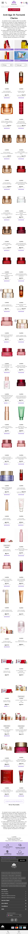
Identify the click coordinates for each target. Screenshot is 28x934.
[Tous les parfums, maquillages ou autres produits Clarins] (14, 9)
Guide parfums (17, 880)
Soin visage (11, 875)
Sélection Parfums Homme (8, 895)
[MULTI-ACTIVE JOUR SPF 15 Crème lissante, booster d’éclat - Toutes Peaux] (7, 322)
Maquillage (4, 875)
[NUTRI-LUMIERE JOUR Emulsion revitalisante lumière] (7, 596)
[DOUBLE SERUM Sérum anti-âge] (21, 77)
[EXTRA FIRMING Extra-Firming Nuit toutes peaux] (7, 138)
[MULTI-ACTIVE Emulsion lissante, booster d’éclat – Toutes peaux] (21, 535)
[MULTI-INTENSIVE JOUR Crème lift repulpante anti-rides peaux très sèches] (21, 169)
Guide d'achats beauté (7, 880)
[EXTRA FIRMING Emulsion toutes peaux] (7, 505)
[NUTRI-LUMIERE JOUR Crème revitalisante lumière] (21, 322)
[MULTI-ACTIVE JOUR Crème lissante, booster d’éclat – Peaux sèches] (7, 566)
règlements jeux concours (8, 883)
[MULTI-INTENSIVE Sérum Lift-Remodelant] (21, 474)
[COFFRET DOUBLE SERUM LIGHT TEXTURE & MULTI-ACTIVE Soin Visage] (21, 716)
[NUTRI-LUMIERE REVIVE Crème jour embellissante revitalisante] (7, 474)
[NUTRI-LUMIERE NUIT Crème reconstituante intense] (7, 291)
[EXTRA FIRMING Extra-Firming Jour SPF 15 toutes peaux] (21, 138)
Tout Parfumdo (13, 878)
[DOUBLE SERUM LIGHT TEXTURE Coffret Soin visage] (21, 657)
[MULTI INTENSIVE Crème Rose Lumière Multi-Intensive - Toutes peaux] (21, 746)
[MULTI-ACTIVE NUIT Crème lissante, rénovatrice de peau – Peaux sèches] (21, 352)
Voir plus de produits (14, 801)
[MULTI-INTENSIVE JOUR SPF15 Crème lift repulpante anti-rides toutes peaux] (7, 261)
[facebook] (16, 920)
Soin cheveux (5, 878)
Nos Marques (4, 891)
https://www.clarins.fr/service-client (14, 840)
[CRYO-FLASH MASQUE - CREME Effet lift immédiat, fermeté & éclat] (21, 199)
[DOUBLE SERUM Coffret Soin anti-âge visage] (7, 627)
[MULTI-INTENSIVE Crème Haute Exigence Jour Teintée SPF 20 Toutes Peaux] (21, 777)
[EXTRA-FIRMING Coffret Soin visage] (7, 687)
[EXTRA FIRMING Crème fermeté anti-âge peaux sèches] (7, 199)
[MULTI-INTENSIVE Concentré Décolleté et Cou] (7, 77)
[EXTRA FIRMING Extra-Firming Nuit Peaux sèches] (7, 230)
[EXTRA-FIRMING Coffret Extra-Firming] (7, 536)
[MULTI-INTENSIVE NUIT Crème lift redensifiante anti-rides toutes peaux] (21, 230)
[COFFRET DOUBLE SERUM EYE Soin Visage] (21, 687)
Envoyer (22, 860)
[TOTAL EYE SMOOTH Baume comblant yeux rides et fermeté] (7, 413)
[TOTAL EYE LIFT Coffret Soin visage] (7, 657)
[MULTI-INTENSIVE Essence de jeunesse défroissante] (21, 566)
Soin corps (18, 875)
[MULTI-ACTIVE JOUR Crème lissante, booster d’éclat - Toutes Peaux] (21, 444)
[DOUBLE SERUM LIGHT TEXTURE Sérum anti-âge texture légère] (21, 291)
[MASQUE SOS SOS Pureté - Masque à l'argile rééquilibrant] (21, 413)
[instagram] (12, 920)
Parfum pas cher (6, 872)
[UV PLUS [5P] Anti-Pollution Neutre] (21, 505)
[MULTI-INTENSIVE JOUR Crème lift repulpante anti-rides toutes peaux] (21, 261)
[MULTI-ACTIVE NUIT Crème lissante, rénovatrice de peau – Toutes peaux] (7, 444)
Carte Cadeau (4, 893)
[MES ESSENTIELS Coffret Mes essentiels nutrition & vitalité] (7, 747)
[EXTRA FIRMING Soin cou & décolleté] (21, 596)
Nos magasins (22, 878)
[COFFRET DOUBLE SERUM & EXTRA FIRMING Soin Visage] (7, 716)
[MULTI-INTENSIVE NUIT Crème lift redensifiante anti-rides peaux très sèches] (21, 383)
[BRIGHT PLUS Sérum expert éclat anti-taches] (21, 627)
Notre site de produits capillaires (17, 885)
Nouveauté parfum (16, 872)
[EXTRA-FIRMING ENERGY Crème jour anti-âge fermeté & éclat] (7, 108)
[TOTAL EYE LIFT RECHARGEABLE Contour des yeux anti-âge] (21, 108)
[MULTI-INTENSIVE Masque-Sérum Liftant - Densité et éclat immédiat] (7, 777)
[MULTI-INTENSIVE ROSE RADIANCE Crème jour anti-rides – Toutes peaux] (7, 352)
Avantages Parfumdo (21, 883)
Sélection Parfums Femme (8, 897)
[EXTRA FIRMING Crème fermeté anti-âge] (7, 169)
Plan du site (5, 885)
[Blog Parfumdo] (14, 865)
